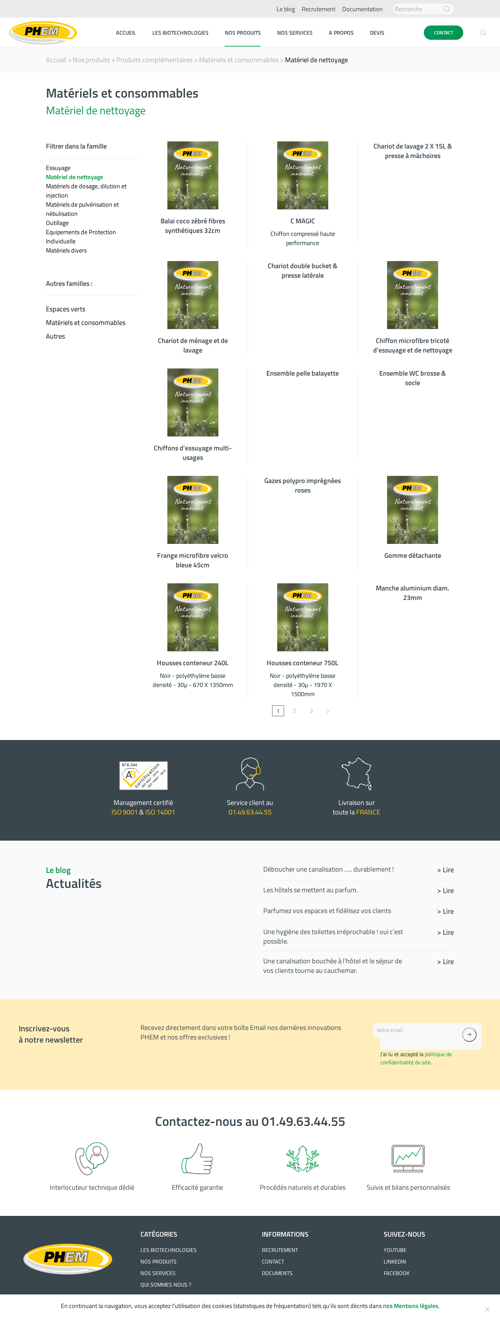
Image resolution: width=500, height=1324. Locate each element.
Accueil (126, 33)
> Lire (445, 869)
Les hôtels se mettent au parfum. (310, 889)
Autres (55, 336)
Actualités (74, 883)
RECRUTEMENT (280, 1250)
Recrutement (318, 9)
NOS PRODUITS (158, 1261)
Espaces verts (65, 309)
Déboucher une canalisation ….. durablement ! (328, 869)
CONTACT (443, 32)
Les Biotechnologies (180, 33)
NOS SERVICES (158, 1273)
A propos (341, 33)
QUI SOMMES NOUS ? (165, 1284)
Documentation (362, 9)
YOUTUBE (395, 1250)
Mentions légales (416, 1305)
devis (377, 33)
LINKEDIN (395, 1261)
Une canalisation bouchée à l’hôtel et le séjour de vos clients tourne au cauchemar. (332, 966)
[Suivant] (327, 710)
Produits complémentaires (154, 59)
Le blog (286, 9)
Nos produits (243, 33)
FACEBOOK (397, 1273)
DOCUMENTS (277, 1273)
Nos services (295, 33)
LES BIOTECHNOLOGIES (168, 1250)
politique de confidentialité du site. (416, 1058)
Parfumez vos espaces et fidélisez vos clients (327, 910)
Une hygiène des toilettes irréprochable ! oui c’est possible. (333, 936)
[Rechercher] (447, 8)
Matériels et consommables (239, 59)
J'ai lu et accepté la (416, 1058)
